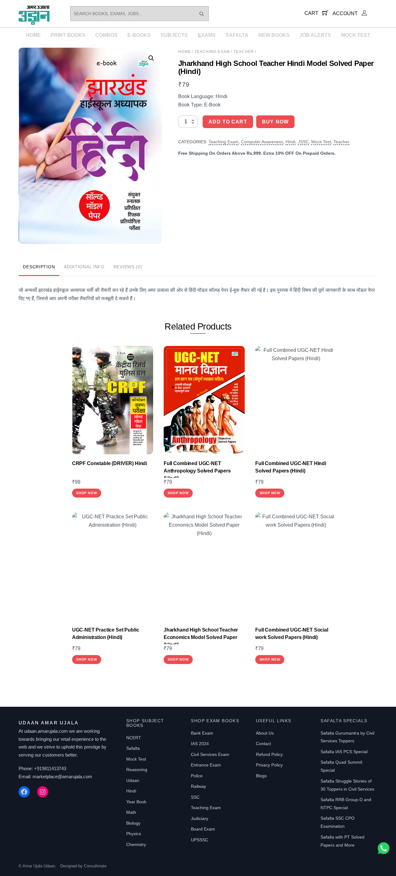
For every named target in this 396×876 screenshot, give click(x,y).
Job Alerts (315, 35)
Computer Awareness (262, 141)
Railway (198, 786)
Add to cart (228, 121)
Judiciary (199, 818)
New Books (274, 35)
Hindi (290, 141)
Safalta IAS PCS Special (344, 751)
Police (197, 775)
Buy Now (275, 121)
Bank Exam (202, 733)
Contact (263, 743)
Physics (133, 833)
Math (131, 812)
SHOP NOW (86, 493)
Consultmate (95, 866)
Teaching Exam (212, 52)
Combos (106, 35)
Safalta (237, 35)
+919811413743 (50, 768)
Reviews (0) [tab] (128, 266)
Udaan (132, 780)
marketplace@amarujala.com (62, 776)
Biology (133, 823)
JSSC (303, 141)
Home (33, 35)
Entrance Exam (206, 764)
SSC (195, 797)
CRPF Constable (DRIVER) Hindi (109, 463)
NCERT (133, 737)
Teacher (244, 52)
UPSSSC (199, 839)
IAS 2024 (200, 743)
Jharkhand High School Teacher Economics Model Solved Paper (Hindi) (201, 637)
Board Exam (203, 828)
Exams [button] (207, 35)
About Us (265, 733)
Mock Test (355, 35)
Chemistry (136, 844)
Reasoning (136, 769)
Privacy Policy (269, 764)
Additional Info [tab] (84, 266)
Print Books (68, 35)
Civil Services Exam (210, 754)
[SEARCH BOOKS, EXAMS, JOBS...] (202, 13)
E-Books (139, 35)
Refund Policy (269, 754)
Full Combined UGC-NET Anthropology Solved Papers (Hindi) (197, 471)
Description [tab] (39, 266)
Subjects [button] (174, 35)
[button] (151, 58)
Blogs (261, 775)
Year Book (136, 801)
